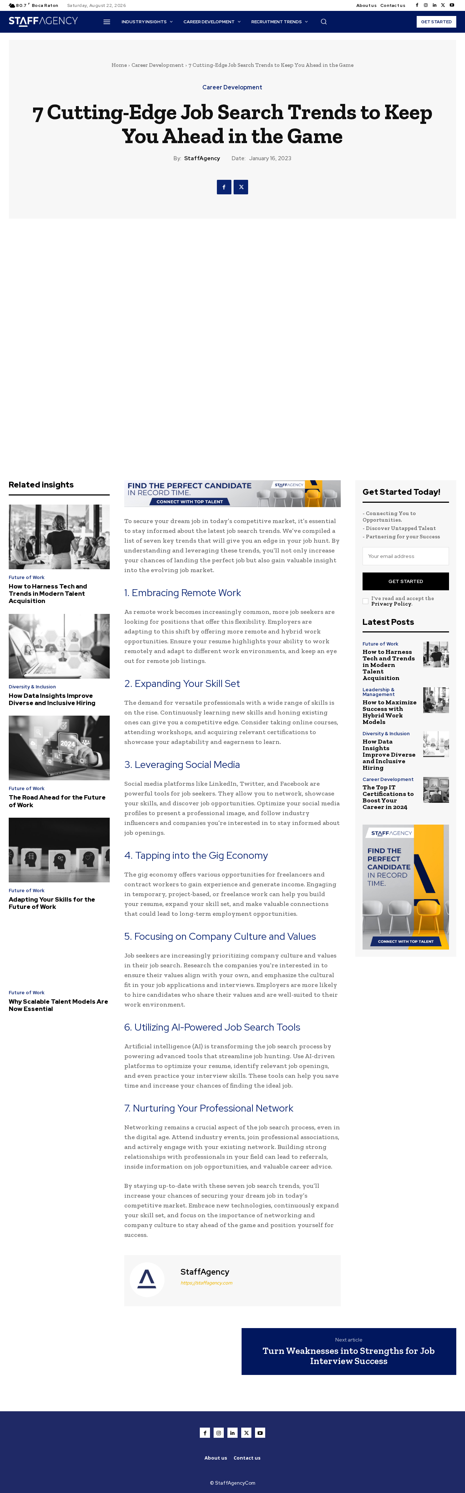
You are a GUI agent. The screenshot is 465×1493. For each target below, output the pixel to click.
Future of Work (26, 577)
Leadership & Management (379, 692)
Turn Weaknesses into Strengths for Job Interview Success (349, 1356)
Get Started (405, 581)
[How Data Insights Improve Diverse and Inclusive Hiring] (59, 646)
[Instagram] (425, 5)
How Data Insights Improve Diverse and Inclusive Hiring (52, 699)
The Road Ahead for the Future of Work (57, 801)
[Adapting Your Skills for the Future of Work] (59, 850)
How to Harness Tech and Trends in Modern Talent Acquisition (48, 593)
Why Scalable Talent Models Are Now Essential (58, 1005)
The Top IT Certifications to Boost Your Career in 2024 (388, 797)
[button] (323, 21)
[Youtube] (452, 5)
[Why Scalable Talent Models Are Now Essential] (59, 952)
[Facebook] (417, 5)
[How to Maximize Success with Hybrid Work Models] (436, 700)
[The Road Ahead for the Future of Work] (59, 748)
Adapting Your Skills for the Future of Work (52, 903)
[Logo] (47, 22)
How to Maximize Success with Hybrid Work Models (390, 712)
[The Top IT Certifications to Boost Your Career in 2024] (436, 790)
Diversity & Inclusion (32, 686)
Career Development (158, 65)
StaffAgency (202, 158)
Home (119, 65)
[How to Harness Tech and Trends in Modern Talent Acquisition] (59, 537)
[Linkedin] (434, 5)
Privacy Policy (391, 603)
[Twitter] (443, 5)
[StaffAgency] (151, 1279)
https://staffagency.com (206, 1283)
